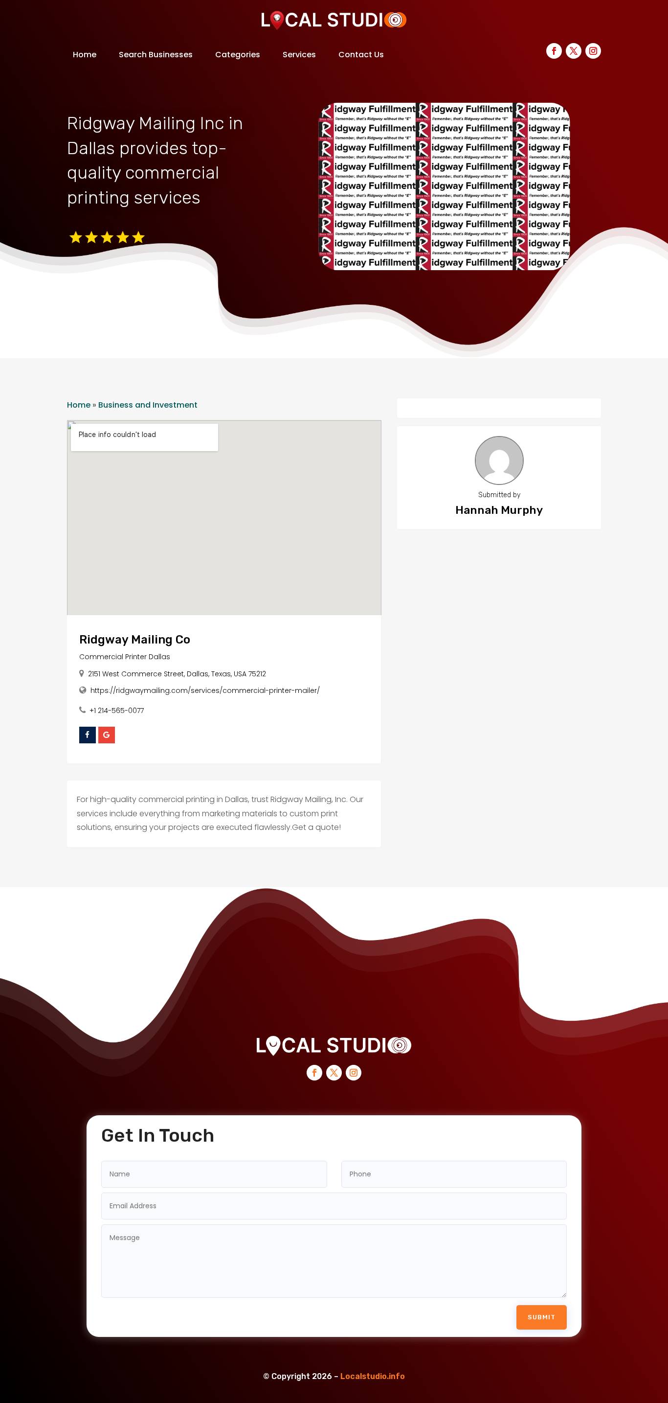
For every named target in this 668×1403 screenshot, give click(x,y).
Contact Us (361, 54)
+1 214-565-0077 (116, 710)
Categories (237, 54)
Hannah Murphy (499, 510)
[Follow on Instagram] (593, 51)
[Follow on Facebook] (554, 51)
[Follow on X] (573, 51)
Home (84, 54)
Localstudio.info (372, 1376)
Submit (542, 1317)
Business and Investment (148, 405)
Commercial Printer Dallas (124, 657)
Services (299, 54)
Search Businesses (156, 54)
